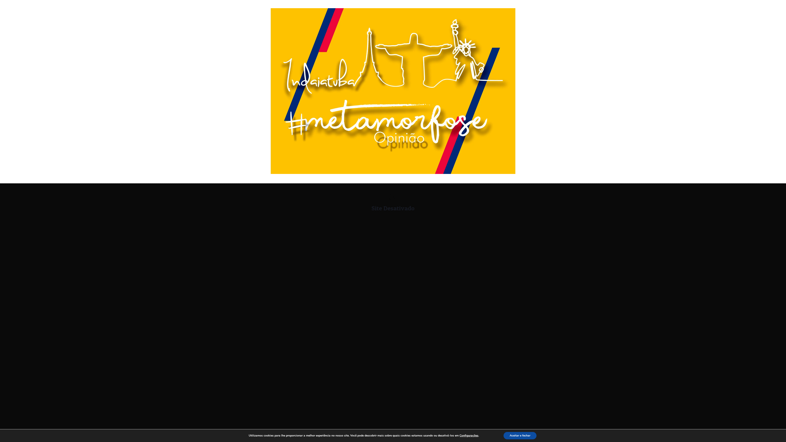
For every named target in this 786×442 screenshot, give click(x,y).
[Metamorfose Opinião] (393, 173)
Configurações (469, 435)
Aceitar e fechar (520, 435)
